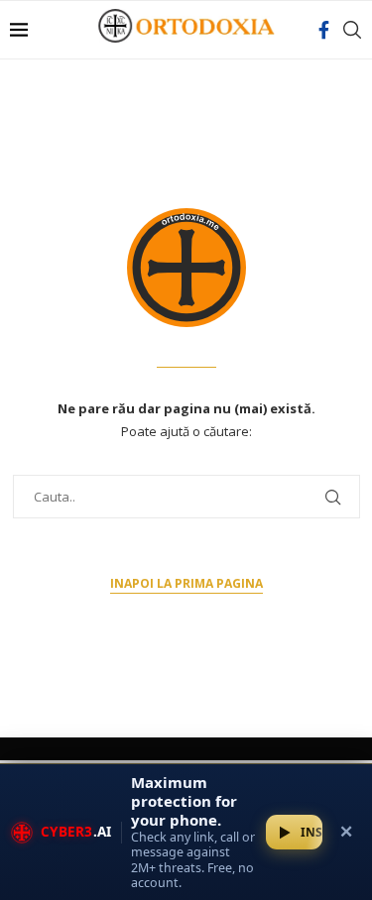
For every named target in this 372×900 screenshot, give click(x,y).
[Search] (352, 29)
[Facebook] (323, 29)
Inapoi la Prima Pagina (186, 583)
